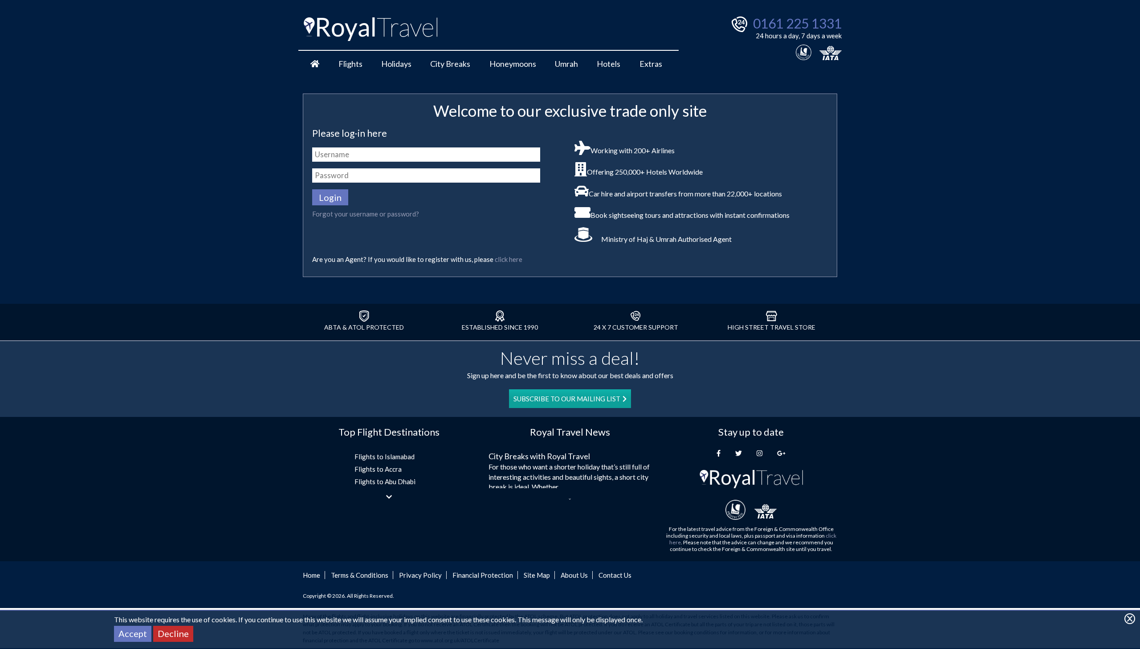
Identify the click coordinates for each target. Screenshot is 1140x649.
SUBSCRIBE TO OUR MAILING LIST (566, 399)
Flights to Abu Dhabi (384, 482)
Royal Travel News (570, 432)
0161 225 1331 (797, 23)
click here (508, 259)
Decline (173, 633)
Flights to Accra (378, 469)
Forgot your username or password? (365, 214)
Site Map (537, 575)
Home (311, 575)
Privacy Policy (420, 575)
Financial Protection (482, 575)
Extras (650, 64)
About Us (574, 575)
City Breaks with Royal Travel (539, 456)
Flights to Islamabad (384, 457)
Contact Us (614, 575)
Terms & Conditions (359, 575)
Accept (132, 633)
